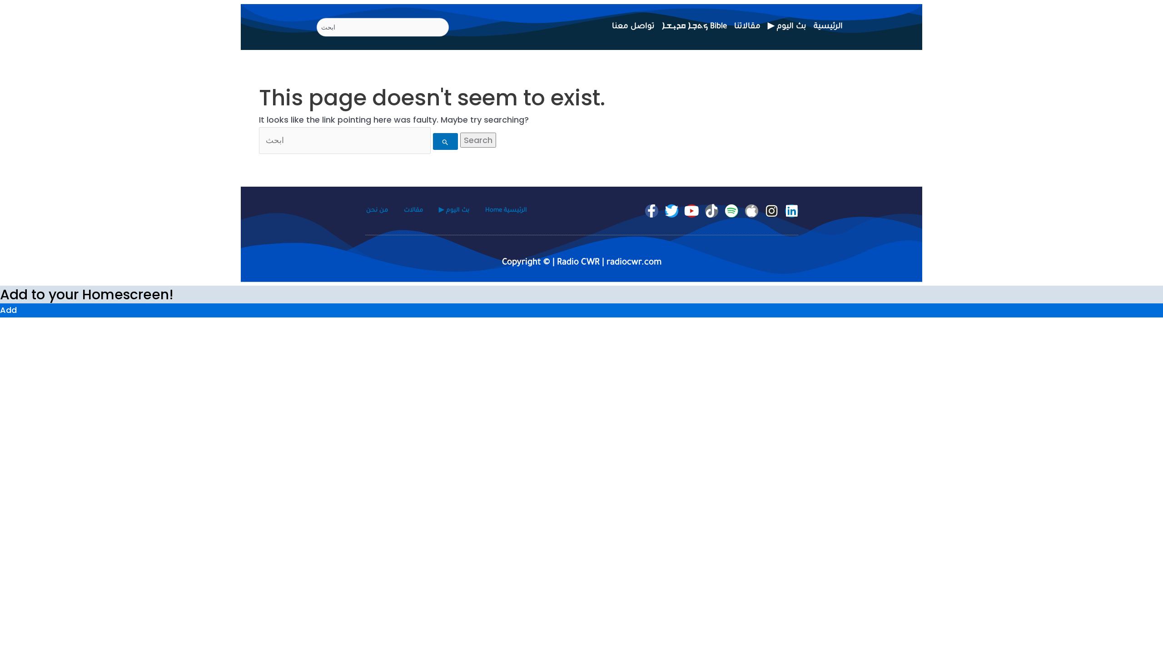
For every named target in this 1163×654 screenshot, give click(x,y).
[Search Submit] (445, 141)
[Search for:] (359, 140)
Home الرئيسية (506, 210)
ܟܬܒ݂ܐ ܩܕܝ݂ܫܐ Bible (694, 27)
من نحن (377, 210)
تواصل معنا (633, 27)
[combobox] (383, 27)
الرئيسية (828, 27)
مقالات (413, 210)
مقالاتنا (747, 27)
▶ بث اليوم (787, 27)
